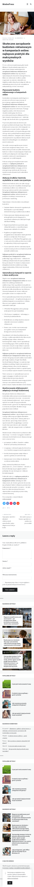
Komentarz (6, 548)
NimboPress (8, 4)
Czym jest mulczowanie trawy (21, 684)
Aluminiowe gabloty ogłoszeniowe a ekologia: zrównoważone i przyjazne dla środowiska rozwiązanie (16, 731)
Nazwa (5, 561)
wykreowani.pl (6, 499)
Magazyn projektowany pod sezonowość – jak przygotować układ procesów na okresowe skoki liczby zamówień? (12, 620)
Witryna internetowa (9, 574)
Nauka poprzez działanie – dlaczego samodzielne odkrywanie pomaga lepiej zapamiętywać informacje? (12, 642)
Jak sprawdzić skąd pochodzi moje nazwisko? (21, 714)
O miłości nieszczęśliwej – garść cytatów (20, 694)
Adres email (6, 568)
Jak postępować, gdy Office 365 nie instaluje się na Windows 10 (20, 851)
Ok (10, 883)
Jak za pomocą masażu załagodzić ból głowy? (19, 704)
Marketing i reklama (7, 39)
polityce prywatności (12, 878)
